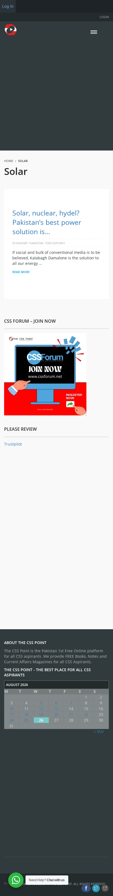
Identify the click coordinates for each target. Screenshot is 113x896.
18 (26, 714)
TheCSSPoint (55, 243)
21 (71, 714)
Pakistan (36, 243)
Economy (20, 243)
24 (11, 720)
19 (41, 714)
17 (11, 714)
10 (11, 708)
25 (26, 720)
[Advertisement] (56, 92)
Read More (21, 272)
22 (86, 714)
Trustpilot (13, 444)
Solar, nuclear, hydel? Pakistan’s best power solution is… (46, 222)
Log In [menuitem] (7, 6)
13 (56, 708)
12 (41, 708)
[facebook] (86, 888)
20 (56, 714)
